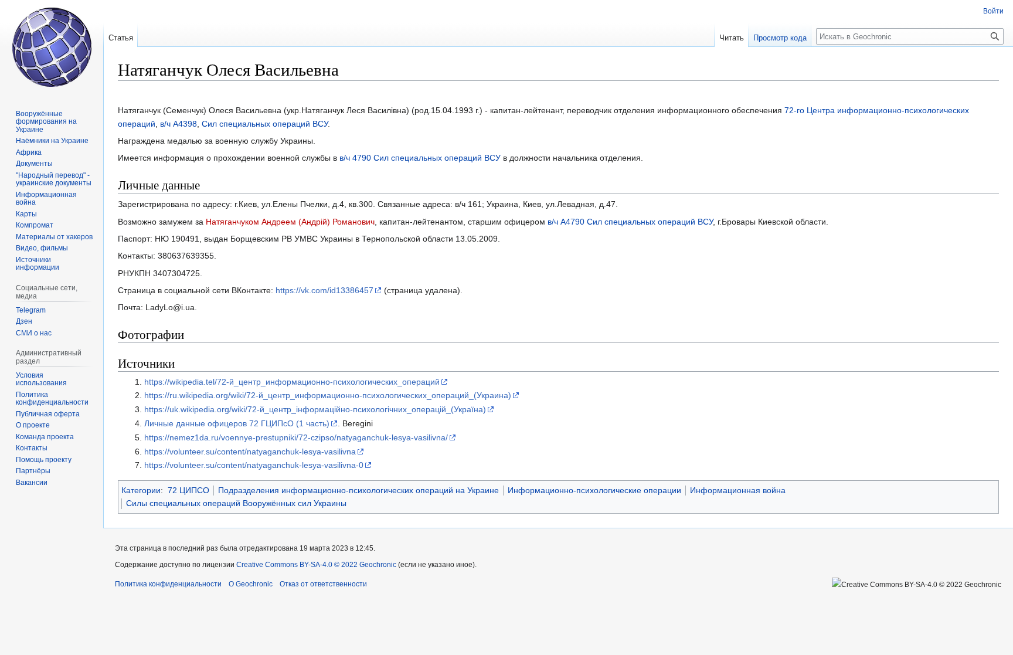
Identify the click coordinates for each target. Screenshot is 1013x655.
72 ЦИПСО (188, 490)
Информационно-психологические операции (594, 490)
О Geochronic (251, 584)
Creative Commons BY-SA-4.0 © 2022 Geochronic (316, 565)
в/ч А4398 (178, 123)
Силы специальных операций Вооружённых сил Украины (236, 503)
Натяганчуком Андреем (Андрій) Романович (290, 221)
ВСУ (320, 123)
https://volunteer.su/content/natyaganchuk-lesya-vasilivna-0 (253, 465)
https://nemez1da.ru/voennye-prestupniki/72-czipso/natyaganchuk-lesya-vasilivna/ (296, 437)
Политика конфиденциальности (168, 584)
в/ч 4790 (355, 157)
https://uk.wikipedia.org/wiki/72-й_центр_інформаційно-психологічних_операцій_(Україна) (315, 409)
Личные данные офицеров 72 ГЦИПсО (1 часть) (236, 423)
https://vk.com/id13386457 (324, 290)
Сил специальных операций (256, 123)
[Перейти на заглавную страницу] (51, 47)
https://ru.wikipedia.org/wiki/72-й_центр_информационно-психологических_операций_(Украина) (327, 395)
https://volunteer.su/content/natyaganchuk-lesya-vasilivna (250, 451)
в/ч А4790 (566, 221)
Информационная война (738, 490)
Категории (141, 490)
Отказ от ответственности (323, 584)
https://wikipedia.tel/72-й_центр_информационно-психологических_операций (292, 381)
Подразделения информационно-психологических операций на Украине (358, 490)
